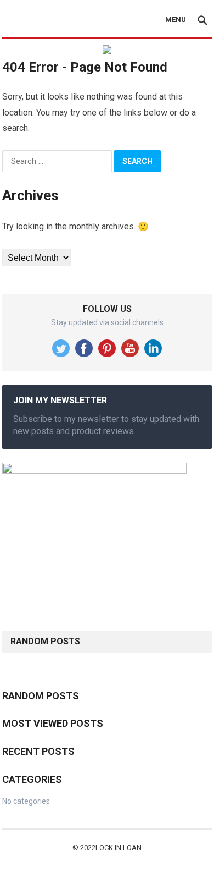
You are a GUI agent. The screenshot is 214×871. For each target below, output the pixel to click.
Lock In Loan (118, 847)
